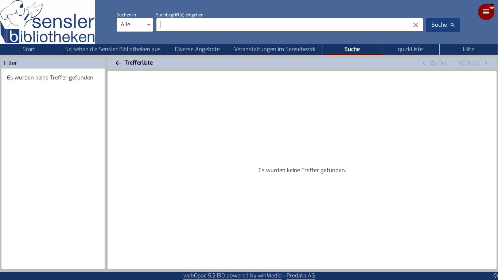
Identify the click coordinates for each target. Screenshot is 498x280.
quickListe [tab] (410, 49)
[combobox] (281, 24)
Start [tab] (29, 49)
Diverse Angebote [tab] (197, 49)
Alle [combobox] (125, 24)
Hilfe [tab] (468, 49)
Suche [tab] (352, 49)
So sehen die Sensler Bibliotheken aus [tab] (113, 49)
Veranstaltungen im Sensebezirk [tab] (275, 49)
